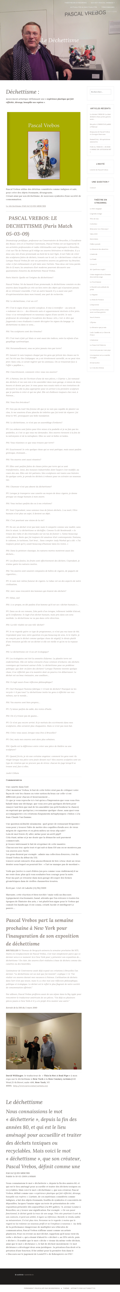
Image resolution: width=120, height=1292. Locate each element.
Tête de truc (94, 219)
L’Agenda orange (96, 214)
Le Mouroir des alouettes (99, 249)
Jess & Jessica (95, 317)
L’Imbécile (93, 254)
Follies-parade (95, 244)
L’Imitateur (94, 340)
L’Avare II (93, 264)
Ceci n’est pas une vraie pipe (100, 350)
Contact (93, 188)
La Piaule (93, 259)
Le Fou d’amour (95, 282)
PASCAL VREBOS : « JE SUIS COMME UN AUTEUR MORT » (100, 149)
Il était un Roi (94, 363)
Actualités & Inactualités (83, 7)
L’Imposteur (94, 305)
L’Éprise (93, 322)
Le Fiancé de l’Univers (98, 345)
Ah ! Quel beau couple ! (98, 269)
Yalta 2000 (94, 234)
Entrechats (94, 239)
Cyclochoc (93, 224)
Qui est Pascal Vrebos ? (102, 3)
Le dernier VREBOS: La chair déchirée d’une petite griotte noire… (100, 116)
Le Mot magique (96, 209)
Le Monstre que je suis (98, 327)
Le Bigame (94, 295)
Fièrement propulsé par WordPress (42, 1288)
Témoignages (107, 7)
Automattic (89, 1288)
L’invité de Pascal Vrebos (99, 170)
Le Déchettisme (109, 12)
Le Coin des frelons (97, 368)
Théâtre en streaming (76, 3)
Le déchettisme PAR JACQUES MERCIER (26, 206)
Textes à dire (90, 12)
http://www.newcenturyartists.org (30, 1085)
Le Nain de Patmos (97, 300)
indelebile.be (29, 1275)
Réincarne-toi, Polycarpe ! (99, 229)
